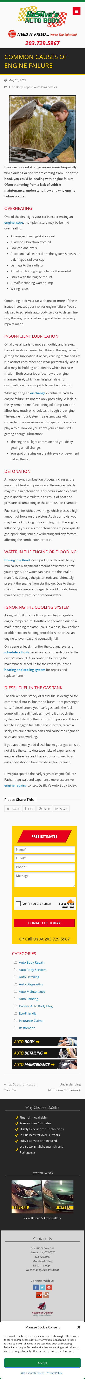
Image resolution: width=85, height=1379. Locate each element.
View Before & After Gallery (42, 1218)
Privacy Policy (54, 1373)
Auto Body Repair (21, 87)
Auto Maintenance (32, 991)
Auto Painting (28, 999)
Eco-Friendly (28, 1013)
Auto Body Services (32, 970)
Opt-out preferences (32, 1373)
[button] (79, 1327)
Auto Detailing (29, 977)
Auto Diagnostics (45, 87)
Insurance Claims (31, 1020)
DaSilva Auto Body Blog (36, 1006)
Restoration (27, 1028)
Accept (42, 1363)
